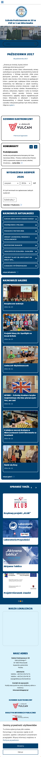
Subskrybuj (9, 199)
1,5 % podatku (10, 152)
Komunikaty (10, 146)
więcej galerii (7, 476)
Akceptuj (20, 746)
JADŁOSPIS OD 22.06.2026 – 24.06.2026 (18, 251)
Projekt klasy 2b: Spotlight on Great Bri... (18, 258)
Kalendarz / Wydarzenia (11, 205)
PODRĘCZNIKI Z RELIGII (13, 225)
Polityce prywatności (11, 740)
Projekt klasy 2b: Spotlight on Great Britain (18, 334)
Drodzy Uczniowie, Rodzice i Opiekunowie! (17, 238)
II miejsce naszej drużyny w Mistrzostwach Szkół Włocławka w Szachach (20, 432)
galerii (12, 105)
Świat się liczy (10, 465)
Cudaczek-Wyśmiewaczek (15, 265)
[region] (20, 739)
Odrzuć (20, 752)
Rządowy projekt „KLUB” (17, 513)
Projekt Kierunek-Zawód (17, 593)
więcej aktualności (9, 272)
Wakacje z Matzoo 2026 (14, 231)
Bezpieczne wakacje (13, 245)
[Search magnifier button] (35, 43)
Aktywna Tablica (13, 566)
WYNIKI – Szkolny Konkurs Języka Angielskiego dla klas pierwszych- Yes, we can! (20, 397)
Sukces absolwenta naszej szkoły (19, 219)
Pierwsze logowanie (20, 135)
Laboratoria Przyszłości (17, 540)
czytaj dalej (7, 163)
